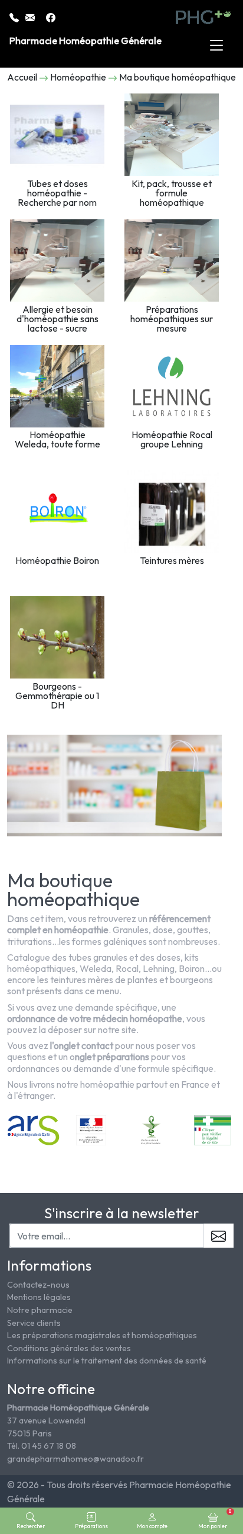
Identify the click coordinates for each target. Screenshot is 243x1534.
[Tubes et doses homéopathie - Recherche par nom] (57, 134)
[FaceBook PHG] (50, 16)
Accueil (22, 77)
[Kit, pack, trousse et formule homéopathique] (171, 134)
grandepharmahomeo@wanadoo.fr (75, 1458)
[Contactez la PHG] (31, 16)
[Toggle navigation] (216, 46)
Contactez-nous (38, 1284)
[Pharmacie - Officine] (212, 1129)
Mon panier (214, 1519)
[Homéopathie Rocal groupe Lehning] (171, 386)
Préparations (91, 1525)
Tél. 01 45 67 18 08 (41, 1446)
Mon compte (152, 1525)
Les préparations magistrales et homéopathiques (102, 1335)
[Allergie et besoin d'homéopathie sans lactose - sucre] (57, 260)
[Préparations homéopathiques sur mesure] (171, 260)
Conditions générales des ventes (69, 1348)
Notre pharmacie (40, 1310)
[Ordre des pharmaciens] (151, 1129)
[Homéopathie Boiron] (57, 511)
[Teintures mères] (171, 511)
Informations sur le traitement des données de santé (106, 1360)
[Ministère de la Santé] (91, 1129)
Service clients (34, 1323)
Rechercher (31, 1525)
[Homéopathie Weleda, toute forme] (57, 386)
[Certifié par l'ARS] (33, 1129)
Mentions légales (39, 1297)
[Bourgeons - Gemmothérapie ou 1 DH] (57, 637)
